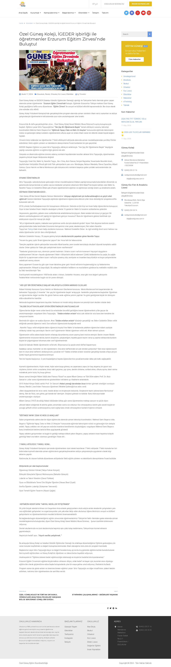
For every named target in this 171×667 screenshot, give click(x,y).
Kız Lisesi (62, 94)
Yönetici (83, 94)
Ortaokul (54, 94)
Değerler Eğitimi (94, 646)
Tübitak (126, 105)
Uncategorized (129, 76)
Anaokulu (40, 94)
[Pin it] (113, 608)
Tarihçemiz (69, 634)
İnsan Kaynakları (140, 4)
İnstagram (69, 638)
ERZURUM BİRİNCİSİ (114, 4)
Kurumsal (34, 13)
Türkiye (31, 229)
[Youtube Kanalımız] (143, 13)
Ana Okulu (91, 627)
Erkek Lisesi (92, 642)
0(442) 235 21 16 (145, 626)
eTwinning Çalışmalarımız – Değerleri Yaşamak (95, 595)
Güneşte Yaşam (71, 627)
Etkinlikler (83, 13)
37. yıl (95, 4)
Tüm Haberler (134, 59)
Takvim (105, 13)
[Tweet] (110, 608)
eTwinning (127, 102)
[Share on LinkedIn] (116, 608)
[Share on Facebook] (107, 608)
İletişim (95, 13)
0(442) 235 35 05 (145, 630)
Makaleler (127, 98)
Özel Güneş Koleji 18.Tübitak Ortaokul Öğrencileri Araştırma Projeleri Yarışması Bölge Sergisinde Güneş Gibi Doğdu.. (40, 597)
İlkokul (47, 94)
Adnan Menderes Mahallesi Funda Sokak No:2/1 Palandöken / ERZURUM (122, 636)
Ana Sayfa (23, 13)
